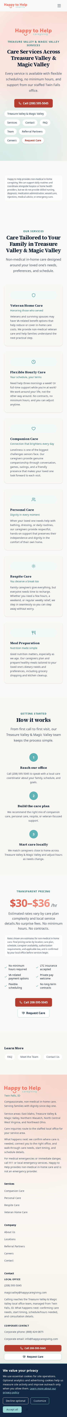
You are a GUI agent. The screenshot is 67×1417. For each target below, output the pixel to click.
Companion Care (14, 1191)
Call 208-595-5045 (36, 1002)
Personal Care (12, 1198)
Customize (40, 1400)
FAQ (45, 122)
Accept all (12, 1409)
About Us (9, 1232)
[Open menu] (59, 5)
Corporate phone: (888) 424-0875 (23, 1331)
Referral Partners (32, 131)
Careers (12, 140)
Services (12, 122)
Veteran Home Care (16, 1212)
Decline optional (15, 1400)
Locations (10, 1239)
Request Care (33, 140)
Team (10, 131)
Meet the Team (29, 1056)
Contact (29, 122)
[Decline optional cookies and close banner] (27, 1409)
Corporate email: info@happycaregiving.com (31, 1339)
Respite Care (11, 1205)
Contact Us (52, 1056)
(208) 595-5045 (13, 1285)
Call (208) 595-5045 (35, 103)
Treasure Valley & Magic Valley (25, 113)
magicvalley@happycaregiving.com (25, 1292)
